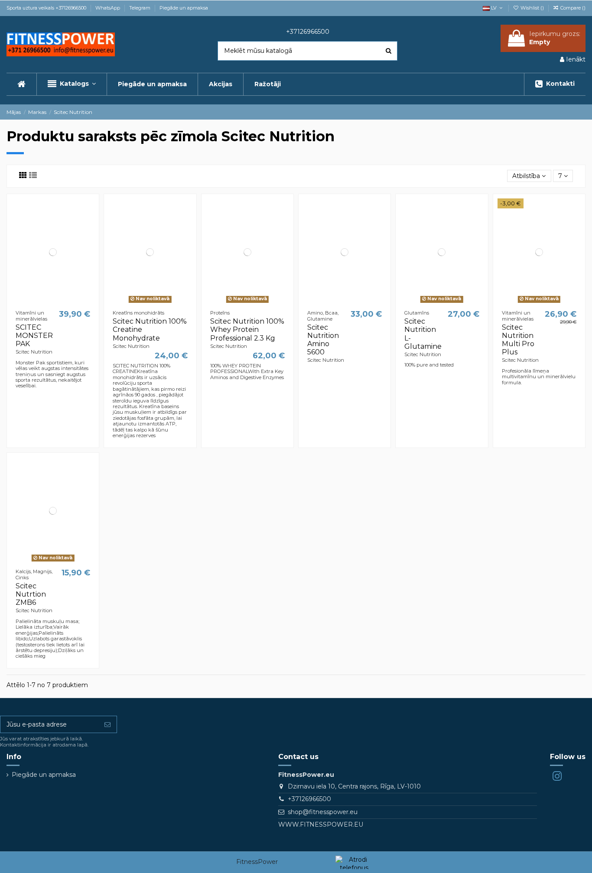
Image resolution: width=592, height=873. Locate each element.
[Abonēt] (107, 724)
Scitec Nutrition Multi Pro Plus (518, 340)
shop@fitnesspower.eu (323, 812)
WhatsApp (108, 8)
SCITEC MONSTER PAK (34, 335)
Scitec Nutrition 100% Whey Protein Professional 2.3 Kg (247, 329)
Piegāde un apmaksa (183, 8)
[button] (71, 84)
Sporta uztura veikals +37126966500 (47, 8)
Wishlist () (532, 8)
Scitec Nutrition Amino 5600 (323, 340)
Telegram (140, 8)
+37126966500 (309, 799)
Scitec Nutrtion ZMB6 (31, 594)
